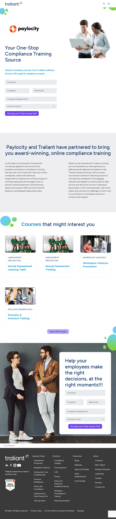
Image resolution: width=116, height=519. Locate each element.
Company (99, 460)
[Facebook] (11, 465)
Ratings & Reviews (102, 469)
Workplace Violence (42, 468)
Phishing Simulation (62, 501)
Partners (98, 483)
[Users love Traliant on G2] (17, 485)
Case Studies (80, 481)
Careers (98, 478)
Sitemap (80, 511)
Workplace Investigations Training (60, 493)
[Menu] (109, 3)
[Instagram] (15, 465)
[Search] (104, 4)
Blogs (77, 460)
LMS (56, 472)
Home (5, 445)
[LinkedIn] (7, 465)
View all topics (40, 501)
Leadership (99, 474)
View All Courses (58, 331)
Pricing (57, 476)
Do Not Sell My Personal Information (60, 511)
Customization (60, 468)
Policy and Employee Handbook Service (61, 483)
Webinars (78, 465)
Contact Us (100, 487)
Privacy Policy (36, 511)
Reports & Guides (82, 469)
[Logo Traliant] (13, 4)
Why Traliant (100, 465)
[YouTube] (19, 465)
